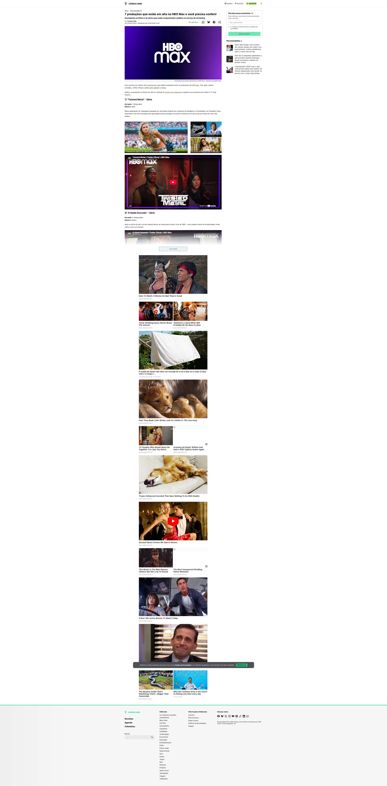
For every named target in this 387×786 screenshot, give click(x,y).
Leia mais (173, 249)
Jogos (162, 759)
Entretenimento (136, 11)
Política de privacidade (197, 723)
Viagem (162, 776)
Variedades (164, 773)
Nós (161, 762)
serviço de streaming (173, 92)
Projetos (163, 768)
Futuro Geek (164, 748)
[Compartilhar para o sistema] (219, 22)
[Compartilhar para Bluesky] (209, 22)
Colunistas (130, 726)
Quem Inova (164, 770)
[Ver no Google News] (193, 22)
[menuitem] (140, 720)
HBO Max (195, 85)
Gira (161, 754)
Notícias (163, 765)
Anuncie (252, 4)
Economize (164, 737)
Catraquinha (164, 726)
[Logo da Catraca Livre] (133, 3)
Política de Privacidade (183, 665)
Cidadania (163, 731)
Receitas (240, 3)
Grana (162, 757)
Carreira (163, 723)
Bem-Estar (163, 720)
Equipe (191, 726)
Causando (163, 729)
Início (126, 11)
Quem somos (193, 721)
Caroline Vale (131, 21)
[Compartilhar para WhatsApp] (203, 22)
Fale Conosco (193, 718)
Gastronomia (164, 751)
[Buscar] (151, 737)
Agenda (229, 3)
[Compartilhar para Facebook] (214, 22)
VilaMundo (164, 779)
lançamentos (152, 85)
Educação (163, 740)
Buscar (127, 734)
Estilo (162, 745)
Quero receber (244, 34)
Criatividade (164, 734)
